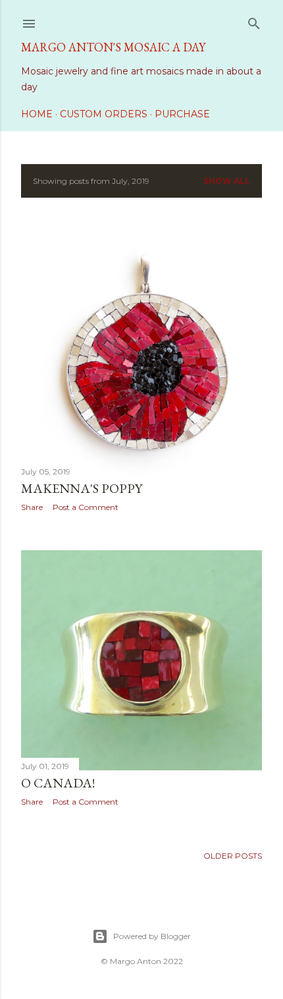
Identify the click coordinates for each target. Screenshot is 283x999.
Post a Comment (85, 507)
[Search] (254, 21)
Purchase (182, 114)
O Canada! (58, 782)
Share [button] (32, 507)
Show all (226, 181)
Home (37, 114)
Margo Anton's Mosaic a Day (113, 47)
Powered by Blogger (152, 936)
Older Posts (232, 856)
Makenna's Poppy (81, 488)
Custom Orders (103, 114)
